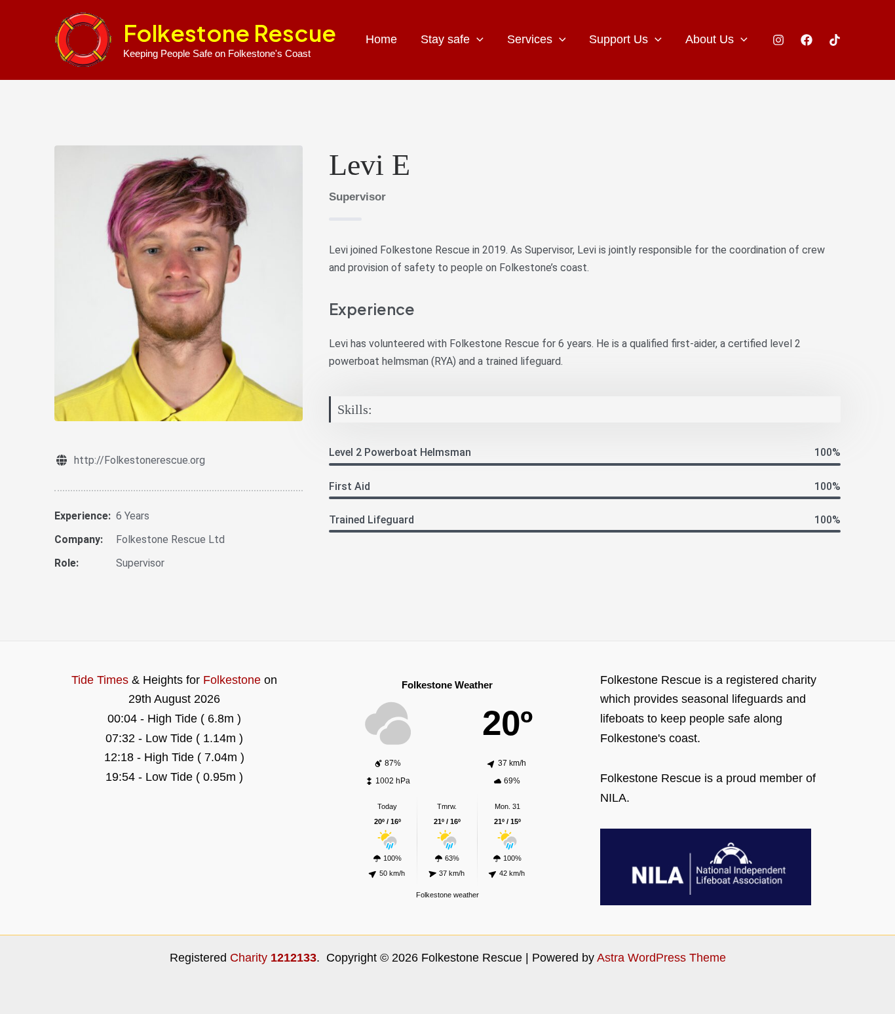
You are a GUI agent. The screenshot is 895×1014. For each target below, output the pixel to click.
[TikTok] (835, 40)
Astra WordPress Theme (661, 957)
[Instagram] (778, 40)
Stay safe (445, 39)
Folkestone (232, 679)
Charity (273, 957)
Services (529, 39)
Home (381, 39)
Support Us (618, 39)
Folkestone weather (447, 895)
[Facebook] (806, 40)
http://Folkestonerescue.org (139, 460)
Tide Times (99, 679)
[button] (477, 39)
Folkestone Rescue (229, 32)
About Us (709, 39)
